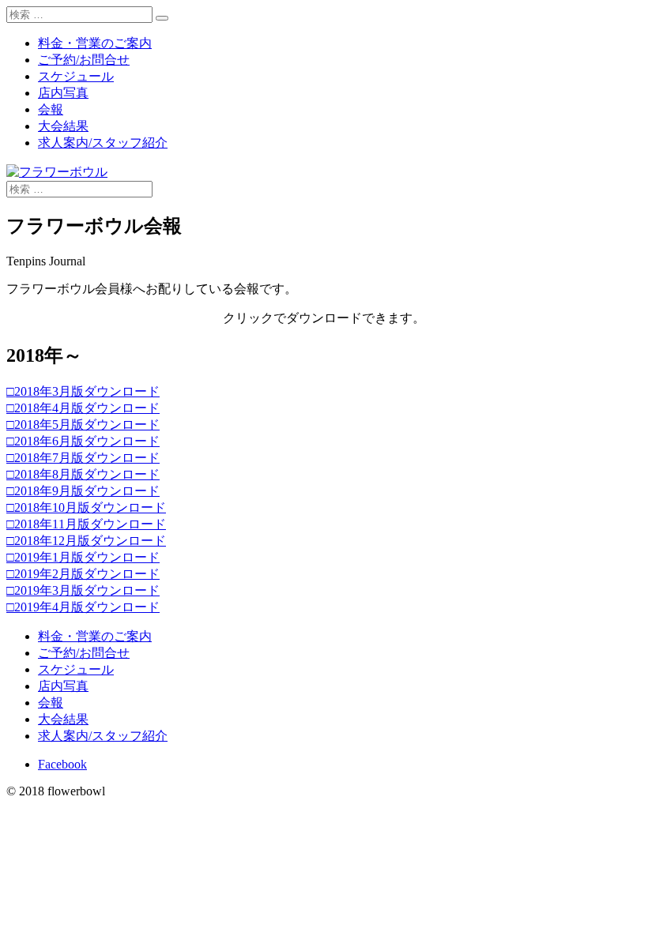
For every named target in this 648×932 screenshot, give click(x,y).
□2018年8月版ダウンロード (83, 474)
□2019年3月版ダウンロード (83, 590)
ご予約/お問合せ (84, 59)
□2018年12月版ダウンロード (86, 540)
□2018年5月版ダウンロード (83, 424)
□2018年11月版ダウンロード (86, 524)
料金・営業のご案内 (95, 43)
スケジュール (76, 76)
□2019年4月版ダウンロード (83, 607)
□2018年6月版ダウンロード (83, 441)
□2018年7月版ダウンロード (83, 457)
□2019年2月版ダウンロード (83, 574)
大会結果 (63, 126)
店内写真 (63, 93)
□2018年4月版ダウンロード (83, 408)
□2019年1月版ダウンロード (83, 557)
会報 (50, 109)
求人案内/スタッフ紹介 (103, 142)
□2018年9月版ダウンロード (83, 491)
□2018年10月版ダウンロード (86, 507)
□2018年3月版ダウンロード (83, 391)
